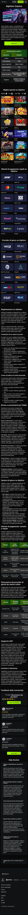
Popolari (3, 93)
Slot (23, 93)
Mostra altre (14, 753)
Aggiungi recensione (14, 702)
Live (10, 93)
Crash (16, 93)
